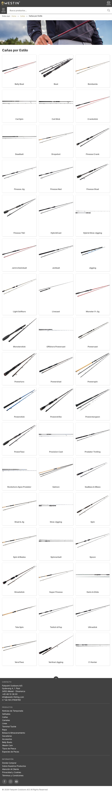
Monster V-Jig (92, 311)
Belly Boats (7, 742)
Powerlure (19, 381)
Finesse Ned (56, 189)
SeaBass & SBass (93, 487)
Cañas (22, 16)
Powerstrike (56, 417)
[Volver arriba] (56, 678)
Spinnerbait (56, 557)
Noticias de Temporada (12, 711)
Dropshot (55, 154)
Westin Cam (7, 745)
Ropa (4, 729)
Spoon (93, 557)
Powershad (56, 381)
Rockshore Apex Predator (19, 487)
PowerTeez (19, 452)
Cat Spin (19, 119)
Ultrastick (92, 627)
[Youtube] (16, 781)
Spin (93, 522)
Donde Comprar (9, 763)
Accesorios (7, 739)
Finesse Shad (92, 189)
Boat (56, 84)
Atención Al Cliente (10, 769)
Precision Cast (56, 452)
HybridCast (56, 233)
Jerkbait (56, 268)
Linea (4, 723)
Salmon (56, 487)
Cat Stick (56, 119)
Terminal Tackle (9, 726)
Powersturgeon (92, 417)
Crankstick (93, 119)
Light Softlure (19, 311)
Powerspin (93, 381)
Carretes (6, 720)
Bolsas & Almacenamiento (13, 733)
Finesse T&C (19, 233)
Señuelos (6, 714)
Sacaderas (7, 736)
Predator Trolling (93, 452)
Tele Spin (19, 627)
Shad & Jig (19, 522)
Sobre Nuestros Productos (14, 766)
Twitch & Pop (56, 627)
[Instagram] (10, 781)
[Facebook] (4, 781)
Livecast (56, 311)
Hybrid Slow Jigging (92, 233)
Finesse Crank (92, 154)
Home (14, 16)
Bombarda (93, 84)
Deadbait (19, 154)
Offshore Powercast (56, 346)
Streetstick (19, 592)
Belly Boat (19, 84)
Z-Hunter (92, 662)
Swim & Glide (93, 592)
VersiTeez (19, 662)
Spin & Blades (19, 557)
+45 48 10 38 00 (9, 694)
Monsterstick (19, 346)
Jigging (92, 268)
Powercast (93, 346)
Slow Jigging (56, 522)
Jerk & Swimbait (19, 268)
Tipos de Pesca (9, 748)
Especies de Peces (10, 751)
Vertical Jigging (56, 662)
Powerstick (19, 417)
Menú (3, 12)
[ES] (10, 3)
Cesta (109, 4)
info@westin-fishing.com (13, 697)
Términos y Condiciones (12, 775)
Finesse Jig (19, 189)
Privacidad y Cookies (11, 772)
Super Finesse (56, 592)
